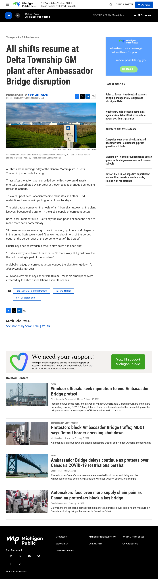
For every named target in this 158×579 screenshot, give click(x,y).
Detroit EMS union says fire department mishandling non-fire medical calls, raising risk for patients (128, 177)
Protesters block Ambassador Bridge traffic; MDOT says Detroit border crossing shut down (98, 430)
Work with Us (62, 544)
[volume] (17, 15)
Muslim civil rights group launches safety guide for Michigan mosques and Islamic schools (129, 160)
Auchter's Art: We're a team (121, 129)
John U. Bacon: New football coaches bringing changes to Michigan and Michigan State (126, 98)
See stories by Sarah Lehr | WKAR (28, 326)
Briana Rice (55, 471)
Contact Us (61, 537)
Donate (145, 4)
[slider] (22, 15)
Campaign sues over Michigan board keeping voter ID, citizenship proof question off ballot (126, 143)
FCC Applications (130, 544)
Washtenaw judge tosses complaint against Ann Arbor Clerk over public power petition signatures (126, 115)
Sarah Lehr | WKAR (38, 94)
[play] (8, 15)
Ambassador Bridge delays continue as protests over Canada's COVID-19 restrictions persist (100, 462)
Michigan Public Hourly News (102, 537)
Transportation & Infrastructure (22, 37)
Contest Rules (95, 544)
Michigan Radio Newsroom (62, 438)
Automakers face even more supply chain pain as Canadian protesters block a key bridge (96, 495)
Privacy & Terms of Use (133, 537)
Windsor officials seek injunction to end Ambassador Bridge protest (100, 391)
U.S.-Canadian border (26, 298)
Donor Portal (124, 4)
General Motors (63, 291)
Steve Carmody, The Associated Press (67, 399)
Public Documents (65, 551)
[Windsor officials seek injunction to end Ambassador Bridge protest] (27, 394)
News (53, 384)
